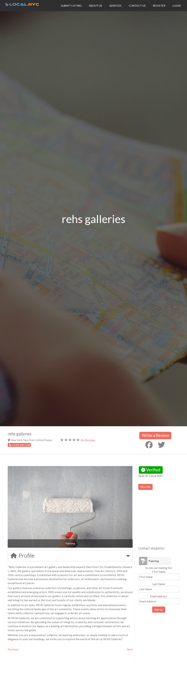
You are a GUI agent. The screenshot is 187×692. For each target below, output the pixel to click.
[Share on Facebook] (149, 444)
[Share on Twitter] (161, 444)
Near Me (145, 486)
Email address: (158, 596)
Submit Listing (71, 5)
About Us (95, 5)
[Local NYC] (22, 4)
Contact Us (137, 5)
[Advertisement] (162, 521)
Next (130, 649)
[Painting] (143, 561)
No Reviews (88, 440)
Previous (13, 649)
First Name (158, 571)
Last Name (158, 584)
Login (177, 5)
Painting (154, 561)
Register (159, 5)
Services (115, 5)
